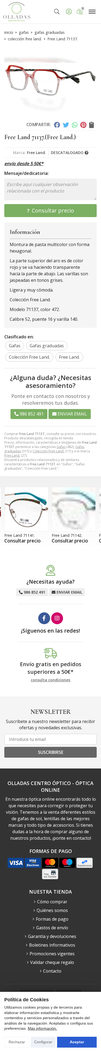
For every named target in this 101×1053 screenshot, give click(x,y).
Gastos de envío (52, 928)
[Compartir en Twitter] (66, 124)
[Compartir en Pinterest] (83, 124)
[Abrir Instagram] (57, 618)
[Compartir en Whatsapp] (75, 124)
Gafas (61, 446)
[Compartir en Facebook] (57, 124)
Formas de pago (52, 919)
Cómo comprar (52, 902)
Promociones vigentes (52, 954)
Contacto (52, 971)
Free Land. (12, 455)
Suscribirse (50, 752)
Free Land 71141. (19, 535)
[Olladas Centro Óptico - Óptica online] (16, 11)
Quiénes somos (52, 910)
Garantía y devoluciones (52, 936)
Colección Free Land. (48, 451)
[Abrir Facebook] (44, 618)
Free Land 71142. (67, 535)
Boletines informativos (52, 945)
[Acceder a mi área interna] (68, 11)
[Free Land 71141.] (26, 509)
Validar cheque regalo (52, 962)
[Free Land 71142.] (74, 509)
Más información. (42, 1028)
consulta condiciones (50, 680)
